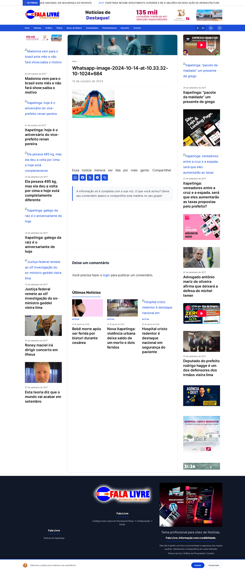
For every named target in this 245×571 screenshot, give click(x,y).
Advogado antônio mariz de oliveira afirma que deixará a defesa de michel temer (200, 286)
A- (198, 28)
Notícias (37, 28)
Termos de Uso (175, 553)
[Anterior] (137, 15)
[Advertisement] (122, 142)
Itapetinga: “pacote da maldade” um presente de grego (199, 97)
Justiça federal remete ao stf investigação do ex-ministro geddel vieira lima (42, 298)
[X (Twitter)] (90, 177)
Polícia (59, 28)
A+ (203, 28)
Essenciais (214, 565)
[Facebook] (83, 177)
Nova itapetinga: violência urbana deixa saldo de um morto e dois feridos (121, 338)
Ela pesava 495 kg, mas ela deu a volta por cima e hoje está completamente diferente (42, 190)
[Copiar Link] (105, 177)
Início (27, 28)
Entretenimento (110, 28)
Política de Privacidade (194, 553)
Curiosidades (92, 28)
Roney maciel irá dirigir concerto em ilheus (41, 349)
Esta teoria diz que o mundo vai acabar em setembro (43, 396)
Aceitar (197, 565)
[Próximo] (219, 15)
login (106, 275)
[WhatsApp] (75, 177)
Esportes (125, 28)
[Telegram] (97, 177)
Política (49, 28)
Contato (137, 28)
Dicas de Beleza (74, 28)
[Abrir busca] (219, 28)
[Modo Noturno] (211, 28)
